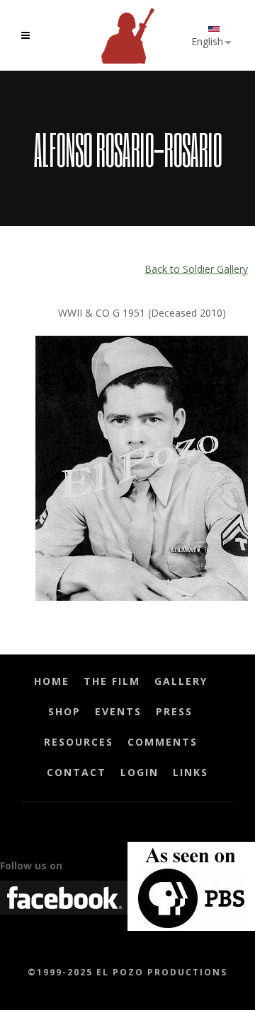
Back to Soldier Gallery (196, 269)
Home (51, 681)
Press (174, 711)
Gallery (181, 681)
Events (118, 711)
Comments (163, 741)
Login (139, 772)
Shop (64, 711)
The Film (112, 681)
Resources (78, 741)
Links (190, 772)
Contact (76, 772)
